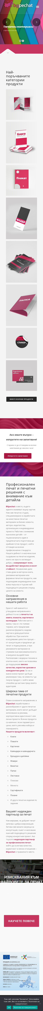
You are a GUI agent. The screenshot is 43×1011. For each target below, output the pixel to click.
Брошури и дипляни (19, 756)
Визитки (14, 766)
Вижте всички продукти (21, 399)
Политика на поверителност (25, 1007)
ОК (9, 1007)
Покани (13, 795)
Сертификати (16, 790)
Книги (13, 736)
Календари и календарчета (22, 751)
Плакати (14, 741)
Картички (14, 746)
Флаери (13, 761)
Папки (13, 770)
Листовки (14, 775)
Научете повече (21, 921)
